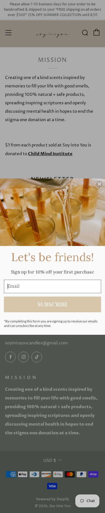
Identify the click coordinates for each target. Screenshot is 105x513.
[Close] (99, 184)
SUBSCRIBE (53, 304)
